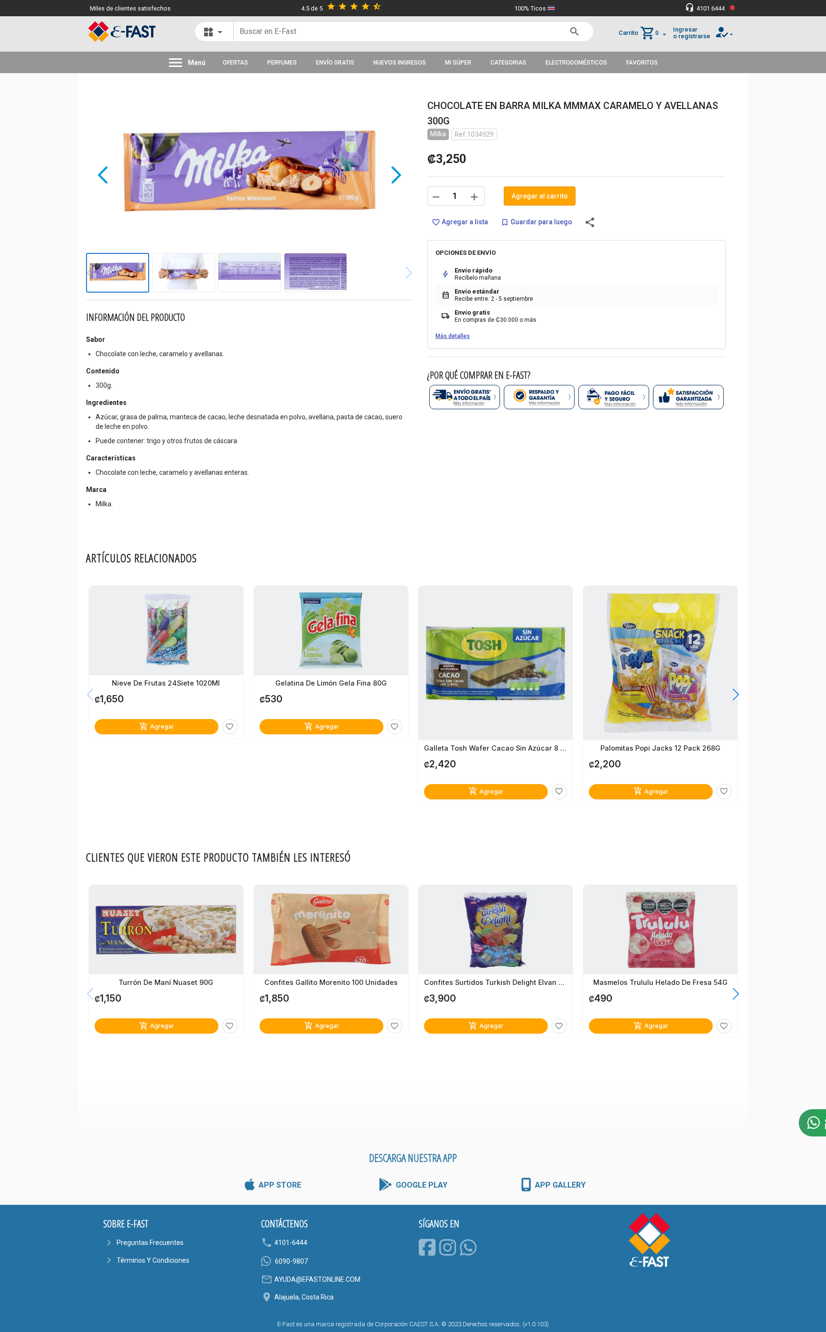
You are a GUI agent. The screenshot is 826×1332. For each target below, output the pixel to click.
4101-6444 (290, 1242)
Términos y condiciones (153, 1260)
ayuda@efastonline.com (317, 1279)
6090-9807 (291, 1261)
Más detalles (452, 336)
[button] (728, 694)
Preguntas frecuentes (150, 1242)
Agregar (156, 726)
